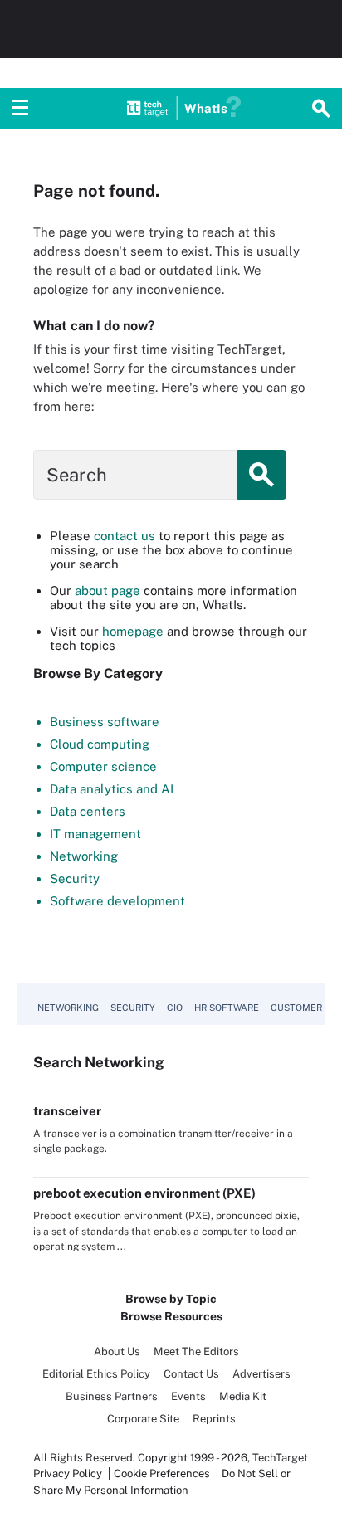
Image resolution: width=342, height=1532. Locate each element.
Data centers (87, 811)
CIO (175, 1007)
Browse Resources (171, 1316)
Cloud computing (99, 744)
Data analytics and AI (111, 789)
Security (75, 878)
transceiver (67, 1111)
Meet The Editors (196, 1351)
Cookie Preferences (163, 1473)
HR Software (226, 1007)
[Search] (321, 108)
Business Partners (112, 1396)
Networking (84, 856)
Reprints (214, 1418)
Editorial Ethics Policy (96, 1374)
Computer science (103, 766)
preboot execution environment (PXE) (144, 1193)
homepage (133, 631)
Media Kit (242, 1396)
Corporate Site (143, 1418)
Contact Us (191, 1374)
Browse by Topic (171, 1298)
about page (107, 590)
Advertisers (261, 1374)
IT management (95, 834)
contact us (124, 536)
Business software (104, 722)
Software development (117, 901)
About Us (117, 1351)
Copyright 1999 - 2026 (192, 1457)
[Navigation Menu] (21, 108)
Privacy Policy (67, 1473)
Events (188, 1396)
